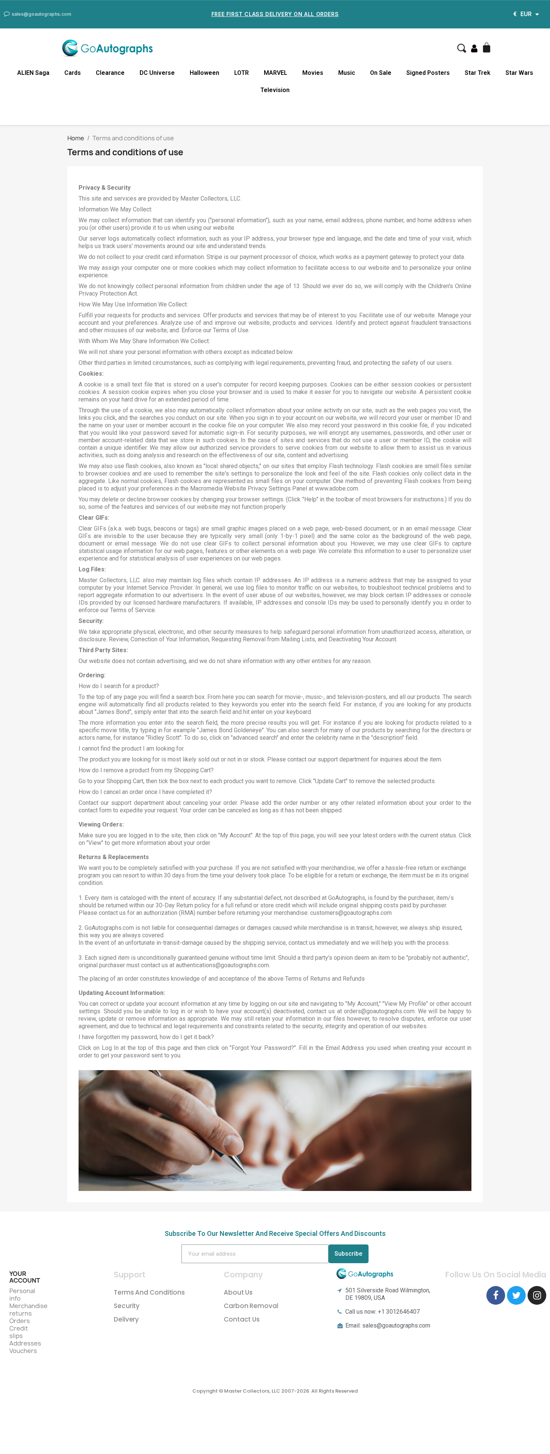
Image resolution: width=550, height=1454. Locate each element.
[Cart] (487, 48)
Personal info (22, 1294)
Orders (19, 1321)
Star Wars (519, 72)
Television (275, 90)
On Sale (380, 72)
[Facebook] (495, 1295)
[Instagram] (537, 1295)
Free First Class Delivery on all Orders (275, 14)
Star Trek (478, 72)
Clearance (110, 72)
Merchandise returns (28, 1309)
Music (346, 72)
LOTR (241, 72)
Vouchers (23, 1351)
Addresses (25, 1343)
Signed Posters (428, 72)
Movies (312, 72)
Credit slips (18, 1332)
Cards (72, 72)
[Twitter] (516, 1295)
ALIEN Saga (33, 72)
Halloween (204, 72)
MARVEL (275, 72)
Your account (24, 1277)
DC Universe (157, 72)
